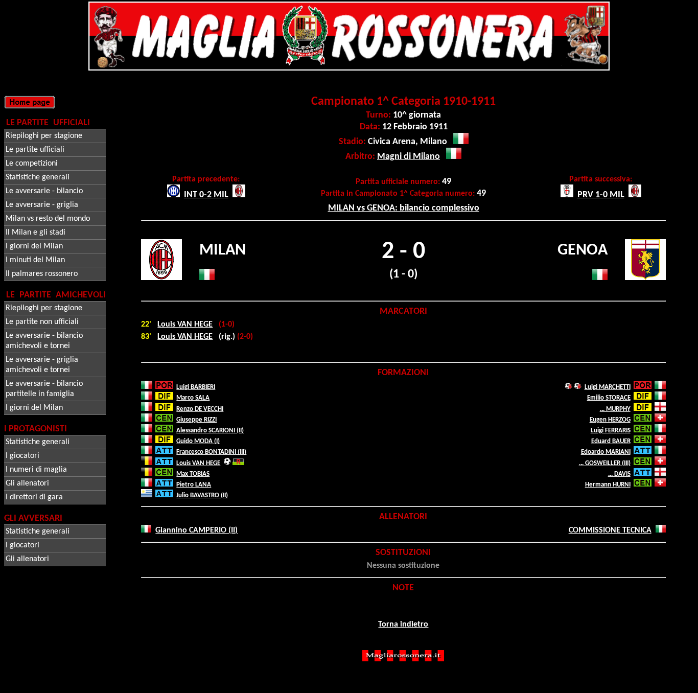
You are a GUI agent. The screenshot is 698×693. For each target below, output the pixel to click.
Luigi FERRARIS (611, 430)
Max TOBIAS (193, 474)
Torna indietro (403, 624)
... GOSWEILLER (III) (605, 463)
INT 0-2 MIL (206, 195)
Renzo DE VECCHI (199, 409)
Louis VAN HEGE (185, 324)
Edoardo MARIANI (606, 452)
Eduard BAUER (611, 441)
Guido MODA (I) (198, 441)
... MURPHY (615, 409)
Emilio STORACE (609, 398)
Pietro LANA (193, 484)
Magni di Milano (408, 156)
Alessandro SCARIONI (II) (210, 430)
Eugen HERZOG (610, 420)
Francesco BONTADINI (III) (211, 452)
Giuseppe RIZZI (196, 420)
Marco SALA (193, 398)
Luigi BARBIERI (195, 387)
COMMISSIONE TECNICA (610, 530)
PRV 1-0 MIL (600, 195)
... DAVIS (619, 474)
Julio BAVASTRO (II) (202, 495)
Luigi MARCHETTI (608, 387)
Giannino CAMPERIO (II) (196, 530)
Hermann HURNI (608, 484)
